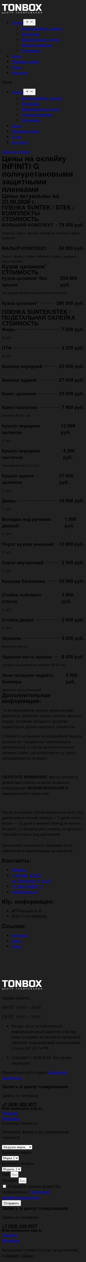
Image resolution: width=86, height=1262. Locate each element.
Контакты (19, 72)
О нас (16, 67)
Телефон (10, 1180)
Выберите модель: (18, 1163)
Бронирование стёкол (40, 39)
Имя (6, 1174)
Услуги (17, 22)
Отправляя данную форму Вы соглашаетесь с (31, 1192)
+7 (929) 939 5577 (19, 1104)
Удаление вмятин (36, 45)
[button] (43, 82)
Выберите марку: (17, 1152)
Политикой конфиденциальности (25, 1194)
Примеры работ (25, 61)
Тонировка (30, 34)
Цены (16, 56)
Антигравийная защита (41, 28)
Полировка (31, 50)
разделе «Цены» (20, 1255)
